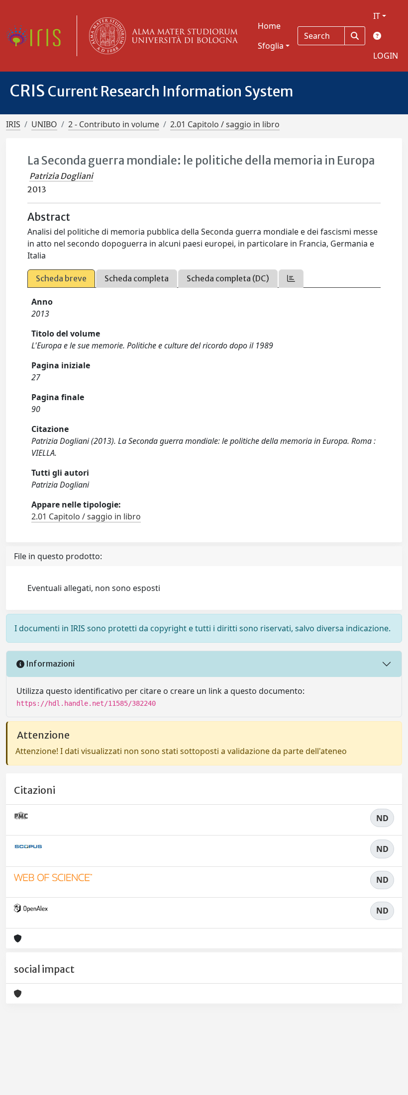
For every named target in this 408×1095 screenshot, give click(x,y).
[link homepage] (37, 35)
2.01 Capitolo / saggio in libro (225, 124)
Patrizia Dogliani (61, 176)
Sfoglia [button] (271, 45)
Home (269, 25)
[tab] (291, 278)
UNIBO (44, 124)
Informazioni (49, 664)
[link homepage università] (161, 35)
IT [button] (376, 15)
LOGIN (385, 55)
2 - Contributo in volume (113, 124)
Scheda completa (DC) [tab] (228, 278)
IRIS (13, 124)
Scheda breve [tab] (61, 278)
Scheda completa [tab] (136, 278)
